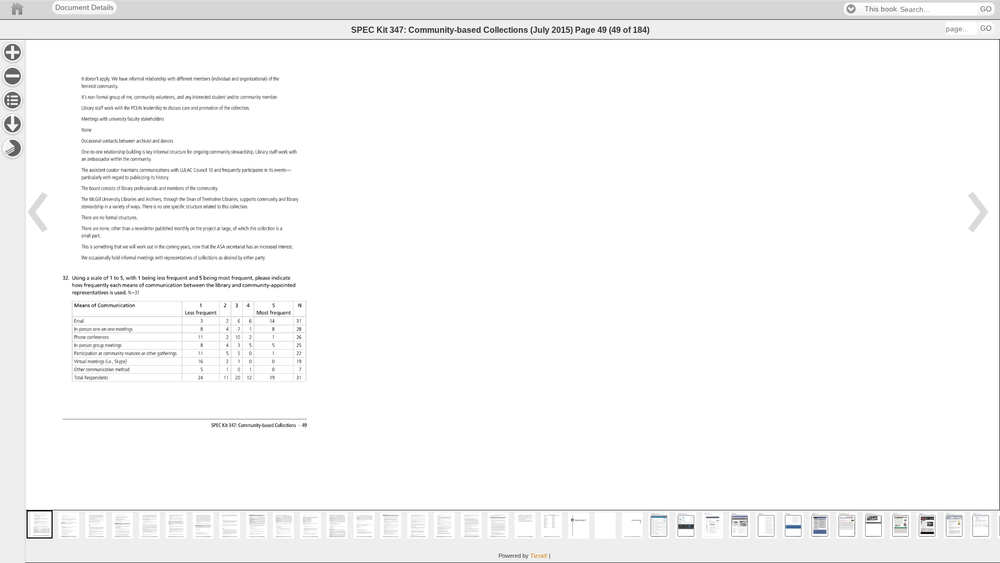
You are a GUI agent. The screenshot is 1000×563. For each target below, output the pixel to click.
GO (986, 9)
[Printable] (12, 148)
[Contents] (12, 100)
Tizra (538, 556)
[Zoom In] (12, 52)
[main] (512, 301)
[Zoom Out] (12, 76)
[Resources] (12, 124)
